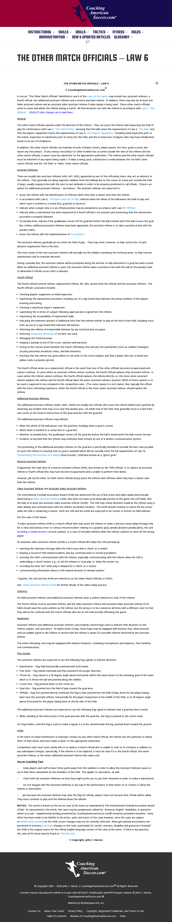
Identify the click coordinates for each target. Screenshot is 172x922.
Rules (136, 32)
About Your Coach (54, 911)
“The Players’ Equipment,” (101, 133)
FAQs (123, 916)
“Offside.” (131, 208)
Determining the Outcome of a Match (39, 455)
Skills (63, 32)
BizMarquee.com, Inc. (92, 902)
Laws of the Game (97, 96)
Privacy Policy (75, 911)
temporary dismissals (42, 333)
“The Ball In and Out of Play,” (64, 199)
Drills (81, 32)
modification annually (32, 821)
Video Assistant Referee (46, 498)
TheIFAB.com (67, 833)
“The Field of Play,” (65, 129)
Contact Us (34, 911)
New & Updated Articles (91, 37)
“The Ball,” (143, 129)
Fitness (118, 32)
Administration (52, 37)
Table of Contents (57, 916)
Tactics (99, 32)
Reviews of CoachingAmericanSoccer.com (93, 916)
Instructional (39, 32)
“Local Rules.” (78, 234)
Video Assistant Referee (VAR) (39, 584)
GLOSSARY (122, 37)
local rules (47, 825)
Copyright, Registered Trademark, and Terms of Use (115, 911)
